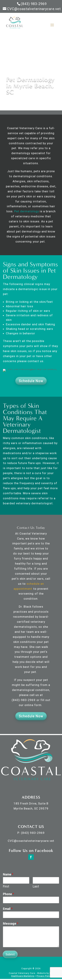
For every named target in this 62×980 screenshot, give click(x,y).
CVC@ (12, 841)
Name (8, 874)
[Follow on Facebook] (31, 857)
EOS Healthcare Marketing (32, 974)
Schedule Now (31, 381)
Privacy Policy (44, 976)
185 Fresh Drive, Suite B (31, 803)
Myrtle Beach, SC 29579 (31, 808)
